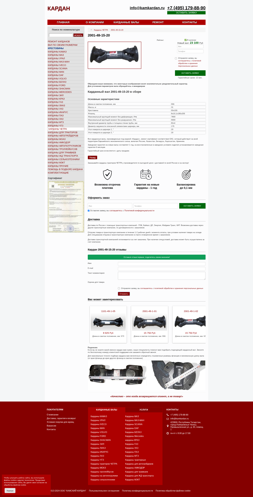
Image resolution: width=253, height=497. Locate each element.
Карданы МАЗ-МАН (58, 62)
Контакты (51, 429)
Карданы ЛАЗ (55, 119)
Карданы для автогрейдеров (139, 464)
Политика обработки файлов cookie (173, 491)
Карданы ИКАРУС (58, 112)
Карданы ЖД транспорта (63, 156)
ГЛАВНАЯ (63, 22)
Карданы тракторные (135, 460)
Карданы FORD (56, 85)
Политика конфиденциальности (137, 491)
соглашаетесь (184, 61)
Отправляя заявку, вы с (189, 62)
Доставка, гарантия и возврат (61, 418)
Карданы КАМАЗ (57, 52)
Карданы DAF (56, 75)
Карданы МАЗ (56, 55)
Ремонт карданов (59, 41)
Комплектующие (58, 173)
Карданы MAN (56, 72)
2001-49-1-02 (191, 311)
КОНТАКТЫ (189, 22)
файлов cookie (19, 485)
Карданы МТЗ (56, 122)
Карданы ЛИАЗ (56, 105)
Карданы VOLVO (57, 78)
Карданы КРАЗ (56, 99)
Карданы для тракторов (62, 132)
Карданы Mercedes (134, 436)
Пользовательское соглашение (104, 491)
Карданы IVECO (57, 65)
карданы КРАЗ (132, 440)
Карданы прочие (58, 166)
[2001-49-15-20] (114, 55)
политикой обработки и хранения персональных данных (189, 63)
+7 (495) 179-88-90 (186, 7)
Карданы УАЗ (55, 109)
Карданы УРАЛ (56, 58)
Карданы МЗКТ (56, 162)
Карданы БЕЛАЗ (57, 82)
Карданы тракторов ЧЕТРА (104, 464)
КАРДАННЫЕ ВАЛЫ (126, 22)
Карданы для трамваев (62, 152)
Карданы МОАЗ (56, 139)
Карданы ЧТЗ (55, 125)
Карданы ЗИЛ (56, 95)
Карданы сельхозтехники (64, 159)
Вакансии (51, 426)
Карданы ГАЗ (55, 102)
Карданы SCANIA (57, 68)
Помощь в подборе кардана (65, 169)
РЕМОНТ (158, 22)
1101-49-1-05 (108, 311)
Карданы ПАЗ (56, 115)
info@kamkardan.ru (147, 8)
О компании (52, 415)
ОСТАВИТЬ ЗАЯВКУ (190, 73)
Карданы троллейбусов (62, 149)
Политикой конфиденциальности (139, 210)
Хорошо (10, 490)
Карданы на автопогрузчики (104, 476)
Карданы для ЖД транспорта (139, 476)
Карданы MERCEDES (60, 92)
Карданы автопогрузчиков (64, 146)
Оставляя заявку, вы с (122, 210)
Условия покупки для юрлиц (60, 422)
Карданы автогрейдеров (63, 136)
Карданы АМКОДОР (59, 142)
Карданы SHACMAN (59, 88)
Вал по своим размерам (62, 45)
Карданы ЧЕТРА (57, 129)
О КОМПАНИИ (95, 22)
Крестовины (56, 48)
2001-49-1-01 (149, 311)
